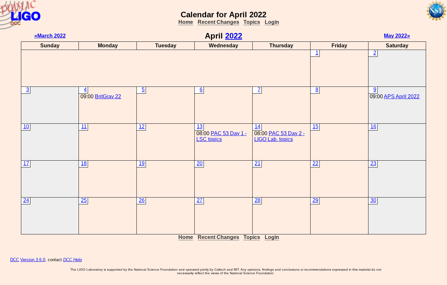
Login (272, 22)
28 (257, 200)
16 (373, 126)
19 (142, 163)
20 (200, 163)
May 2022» (397, 36)
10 (26, 126)
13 (200, 126)
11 (84, 126)
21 (257, 163)
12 (142, 126)
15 (315, 126)
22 (315, 163)
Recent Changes (218, 22)
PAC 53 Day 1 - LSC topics (221, 136)
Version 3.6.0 (32, 259)
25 (84, 200)
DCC (14, 259)
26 (142, 200)
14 (257, 126)
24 (26, 200)
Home (185, 22)
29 (315, 200)
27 (200, 200)
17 (26, 163)
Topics (251, 22)
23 (373, 163)
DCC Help (72, 259)
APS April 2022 (402, 96)
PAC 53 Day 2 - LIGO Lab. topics (279, 136)
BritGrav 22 (108, 96)
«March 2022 (50, 36)
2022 (233, 35)
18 (84, 163)
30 (373, 200)
